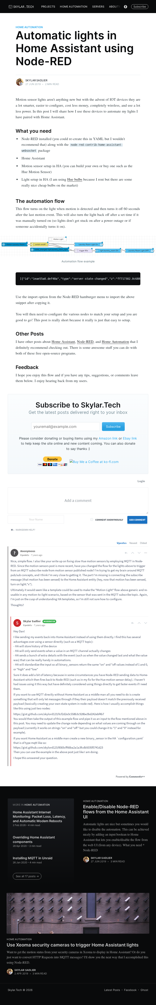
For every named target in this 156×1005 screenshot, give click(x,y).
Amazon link (108, 438)
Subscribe (139, 6)
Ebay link (130, 438)
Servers (98, 6)
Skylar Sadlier (36, 80)
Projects (48, 6)
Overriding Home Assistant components (34, 839)
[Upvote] (132, 552)
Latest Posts (112, 990)
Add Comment (137, 519)
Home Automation (73, 6)
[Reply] (126, 553)
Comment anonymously (109, 519)
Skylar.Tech (15, 990)
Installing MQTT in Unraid (32, 858)
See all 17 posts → (27, 876)
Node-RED (85, 341)
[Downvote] (139, 552)
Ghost (144, 990)
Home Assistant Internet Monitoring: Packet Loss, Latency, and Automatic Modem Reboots (39, 816)
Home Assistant (63, 341)
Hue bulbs (74, 179)
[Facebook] (125, 6)
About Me (116, 6)
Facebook (130, 990)
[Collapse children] (145, 552)
